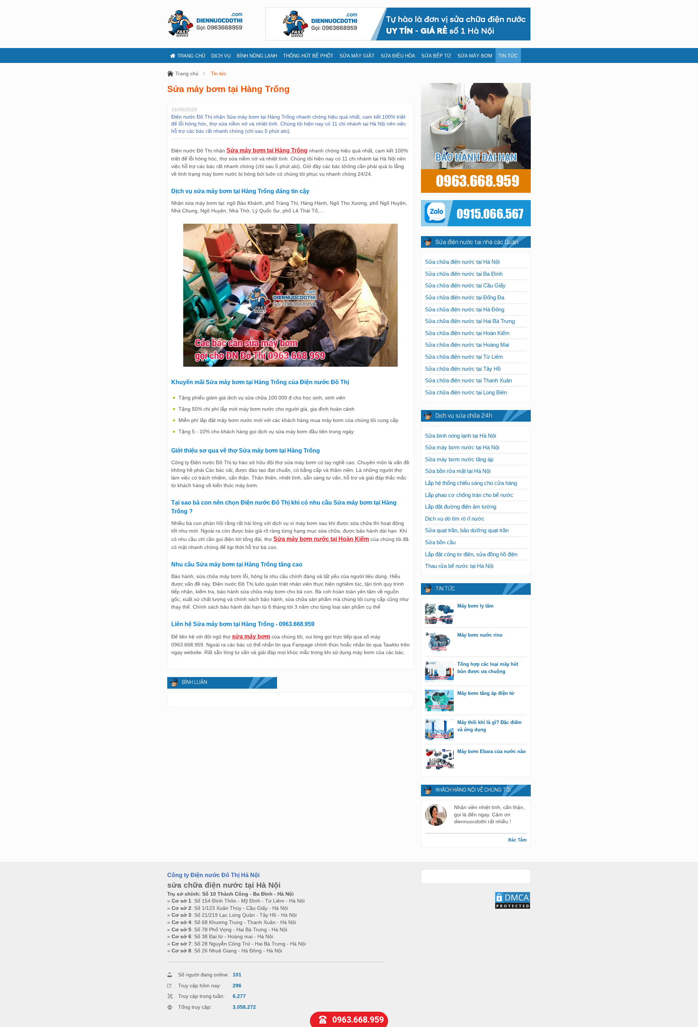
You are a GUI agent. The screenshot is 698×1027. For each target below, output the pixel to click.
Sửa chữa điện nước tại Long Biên (466, 392)
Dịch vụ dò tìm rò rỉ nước (455, 519)
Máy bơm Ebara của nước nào (491, 751)
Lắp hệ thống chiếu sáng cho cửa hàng (471, 483)
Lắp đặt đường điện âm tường (460, 506)
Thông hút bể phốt (308, 56)
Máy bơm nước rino (479, 635)
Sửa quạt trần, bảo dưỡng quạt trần (467, 530)
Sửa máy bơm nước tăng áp (459, 459)
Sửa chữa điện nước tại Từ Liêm (464, 357)
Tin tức (508, 56)
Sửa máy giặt (357, 56)
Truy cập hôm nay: (199, 985)
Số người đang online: (203, 975)
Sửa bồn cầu (440, 542)
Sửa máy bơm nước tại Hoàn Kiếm (321, 539)
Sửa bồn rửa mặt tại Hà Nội (457, 471)
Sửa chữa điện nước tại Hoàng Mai (467, 345)
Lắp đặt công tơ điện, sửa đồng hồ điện (471, 554)
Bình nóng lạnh (257, 56)
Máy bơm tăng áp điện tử (485, 693)
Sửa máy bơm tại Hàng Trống (267, 150)
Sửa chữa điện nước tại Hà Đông (464, 309)
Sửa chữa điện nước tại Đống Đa (464, 297)
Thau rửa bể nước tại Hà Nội (459, 566)
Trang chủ (191, 56)
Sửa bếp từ (436, 56)
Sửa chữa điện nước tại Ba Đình (463, 274)
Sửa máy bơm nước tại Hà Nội (462, 447)
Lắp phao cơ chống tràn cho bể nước (469, 495)
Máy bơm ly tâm (475, 606)
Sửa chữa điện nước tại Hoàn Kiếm (467, 333)
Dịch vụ (220, 56)
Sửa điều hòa (398, 56)
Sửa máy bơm (474, 56)
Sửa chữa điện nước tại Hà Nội (462, 262)
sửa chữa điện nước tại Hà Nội (224, 885)
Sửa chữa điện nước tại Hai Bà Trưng (470, 321)
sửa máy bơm (251, 636)
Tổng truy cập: (195, 1007)
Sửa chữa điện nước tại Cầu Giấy (465, 285)
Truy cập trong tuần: (201, 996)
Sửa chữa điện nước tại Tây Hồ (463, 369)
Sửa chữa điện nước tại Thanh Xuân (468, 380)
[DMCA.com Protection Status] (512, 908)
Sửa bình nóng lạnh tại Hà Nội (460, 436)
